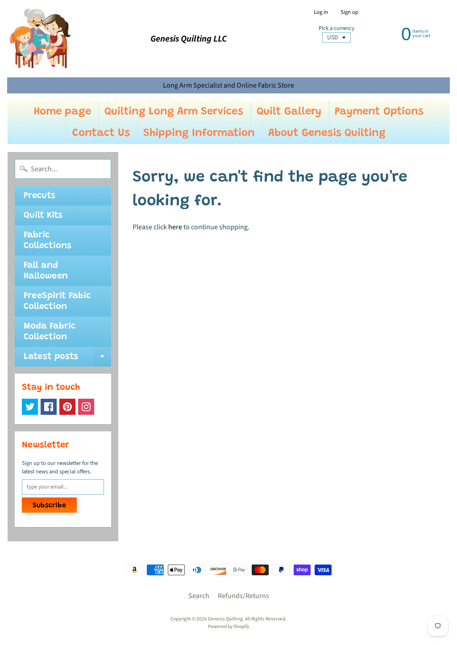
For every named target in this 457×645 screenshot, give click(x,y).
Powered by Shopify (228, 626)
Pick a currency (336, 28)
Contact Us (101, 133)
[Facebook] (49, 407)
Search (198, 596)
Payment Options (379, 111)
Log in (321, 12)
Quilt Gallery (289, 111)
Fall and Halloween (46, 271)
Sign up (349, 12)
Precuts (39, 195)
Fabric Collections (47, 240)
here (175, 227)
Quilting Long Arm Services (173, 111)
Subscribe (49, 505)
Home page (62, 111)
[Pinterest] (67, 407)
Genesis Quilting (225, 618)
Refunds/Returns (243, 596)
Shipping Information (199, 133)
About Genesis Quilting (327, 133)
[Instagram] (86, 407)
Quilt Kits (43, 215)
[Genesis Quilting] (40, 38)
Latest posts (67, 359)
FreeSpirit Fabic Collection (57, 301)
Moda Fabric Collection (49, 331)
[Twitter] (30, 407)
